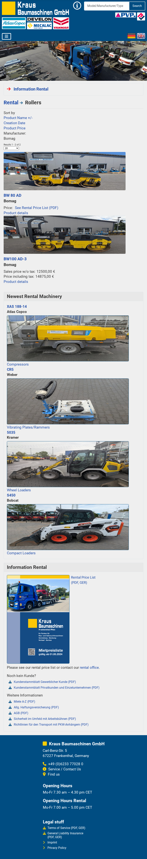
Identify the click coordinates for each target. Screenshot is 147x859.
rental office (89, 667)
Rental (11, 103)
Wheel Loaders (19, 490)
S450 (11, 495)
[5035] (68, 463)
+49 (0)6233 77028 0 (65, 764)
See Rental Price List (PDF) (36, 208)
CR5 (10, 369)
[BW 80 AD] (65, 171)
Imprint (52, 842)
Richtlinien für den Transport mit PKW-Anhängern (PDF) (51, 724)
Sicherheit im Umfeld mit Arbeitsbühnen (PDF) (45, 719)
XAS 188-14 (17, 306)
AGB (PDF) (21, 713)
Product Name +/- (18, 118)
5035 (11, 432)
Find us (54, 774)
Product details (16, 213)
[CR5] (68, 401)
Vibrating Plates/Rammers (28, 427)
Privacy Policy (56, 848)
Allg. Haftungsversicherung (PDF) (36, 707)
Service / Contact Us (64, 769)
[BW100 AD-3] (65, 234)
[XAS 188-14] (68, 338)
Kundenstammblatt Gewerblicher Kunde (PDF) (45, 682)
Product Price (14, 128)
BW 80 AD (12, 195)
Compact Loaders (21, 553)
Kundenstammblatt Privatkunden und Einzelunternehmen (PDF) (57, 687)
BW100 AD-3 (15, 258)
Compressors (18, 364)
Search (137, 6)
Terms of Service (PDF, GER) (66, 828)
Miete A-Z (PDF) (24, 701)
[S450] (68, 526)
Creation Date (14, 123)
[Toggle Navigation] (6, 36)
